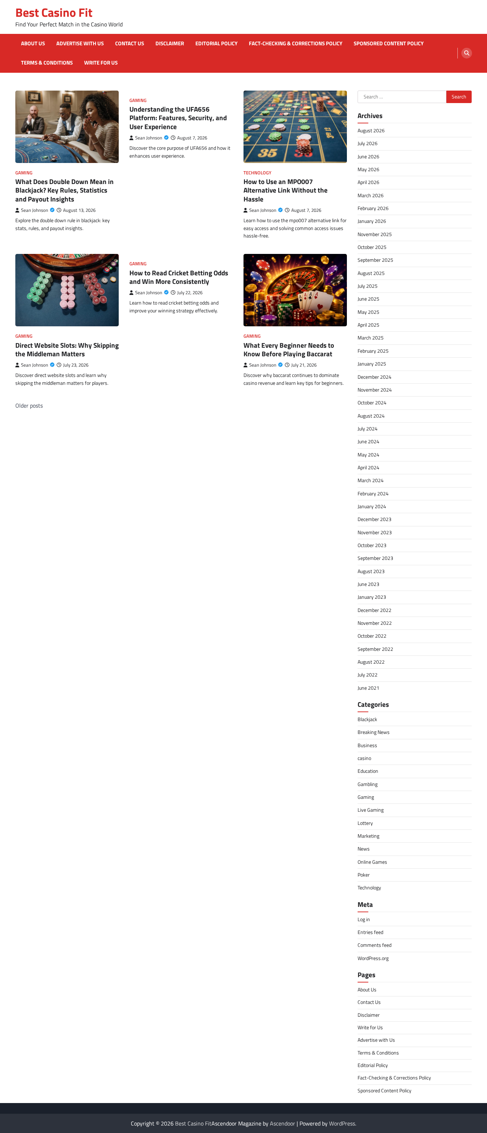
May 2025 (368, 312)
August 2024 (371, 416)
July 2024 (368, 429)
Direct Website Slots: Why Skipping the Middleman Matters (67, 349)
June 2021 (368, 688)
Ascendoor (282, 1123)
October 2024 (372, 403)
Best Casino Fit (53, 12)
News (364, 849)
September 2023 (375, 558)
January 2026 (372, 221)
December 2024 (374, 377)
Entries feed (370, 932)
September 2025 (375, 260)
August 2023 (371, 571)
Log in (364, 919)
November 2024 (375, 390)
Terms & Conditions (47, 63)
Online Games (372, 862)
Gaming (23, 172)
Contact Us (129, 43)
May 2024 (368, 455)
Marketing (368, 836)
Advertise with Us (80, 43)
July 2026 (368, 143)
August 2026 (371, 130)
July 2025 (368, 286)
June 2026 (368, 156)
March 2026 (371, 195)
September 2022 (375, 649)
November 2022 (375, 623)
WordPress (342, 1123)
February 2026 (373, 208)
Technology (257, 172)
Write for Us (101, 63)
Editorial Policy (216, 43)
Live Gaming (371, 810)
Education (368, 771)
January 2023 (372, 597)
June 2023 (368, 584)
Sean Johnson (34, 210)
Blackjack (367, 719)
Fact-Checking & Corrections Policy (295, 43)
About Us (33, 43)
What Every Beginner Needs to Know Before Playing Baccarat (289, 349)
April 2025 (368, 325)
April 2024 (368, 467)
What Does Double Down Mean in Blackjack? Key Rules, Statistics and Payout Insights (64, 190)
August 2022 (371, 662)
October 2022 (372, 636)
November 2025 (375, 234)
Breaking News (374, 732)
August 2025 (371, 273)
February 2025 (373, 351)
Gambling (368, 784)
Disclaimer (169, 43)
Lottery (365, 823)
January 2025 (372, 364)
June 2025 (368, 299)
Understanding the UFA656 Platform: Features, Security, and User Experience (178, 118)
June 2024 (368, 441)
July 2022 (368, 675)
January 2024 (372, 506)
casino (364, 758)
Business (367, 745)
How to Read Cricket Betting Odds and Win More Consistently (178, 277)
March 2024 (371, 480)
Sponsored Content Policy (389, 43)
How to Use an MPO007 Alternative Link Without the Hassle (286, 190)
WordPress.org (373, 958)
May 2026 (368, 169)
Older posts (29, 405)
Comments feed (374, 945)
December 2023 (374, 519)
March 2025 (371, 338)
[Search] (466, 53)
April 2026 (368, 182)
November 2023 (375, 532)
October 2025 (372, 247)
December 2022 (374, 610)
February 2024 (373, 493)
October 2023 (372, 545)
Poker (364, 875)
